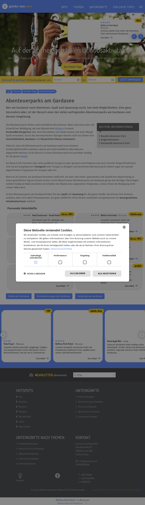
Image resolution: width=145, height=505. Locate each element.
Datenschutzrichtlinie (61, 248)
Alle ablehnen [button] (77, 273)
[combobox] (124, 227)
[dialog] (72, 252)
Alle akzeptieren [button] (107, 273)
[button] (34, 273)
